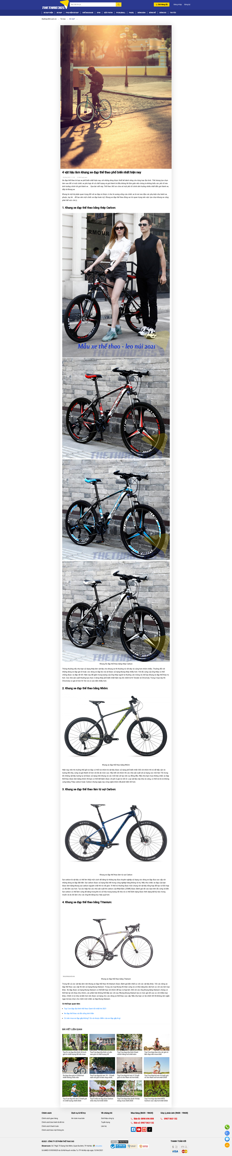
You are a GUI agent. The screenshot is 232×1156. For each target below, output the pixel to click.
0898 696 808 (147, 1118)
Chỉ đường (98, 1146)
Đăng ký (187, 4)
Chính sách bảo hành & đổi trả (53, 1122)
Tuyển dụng (105, 1122)
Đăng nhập (178, 4)
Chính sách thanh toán (50, 1126)
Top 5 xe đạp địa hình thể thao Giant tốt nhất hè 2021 (85, 1009)
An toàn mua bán (78, 1118)
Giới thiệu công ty (107, 1118)
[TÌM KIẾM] (118, 4)
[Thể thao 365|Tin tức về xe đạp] (55, 4)
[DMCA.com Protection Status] (119, 1142)
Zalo (227, 1133)
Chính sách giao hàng (50, 1118)
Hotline (227, 1127)
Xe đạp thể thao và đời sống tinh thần (79, 1013)
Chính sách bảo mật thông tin (53, 1130)
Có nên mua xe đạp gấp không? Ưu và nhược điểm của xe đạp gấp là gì (92, 1018)
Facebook (227, 1139)
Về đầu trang (227, 1145)
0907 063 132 (147, 1122)
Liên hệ (103, 1126)
